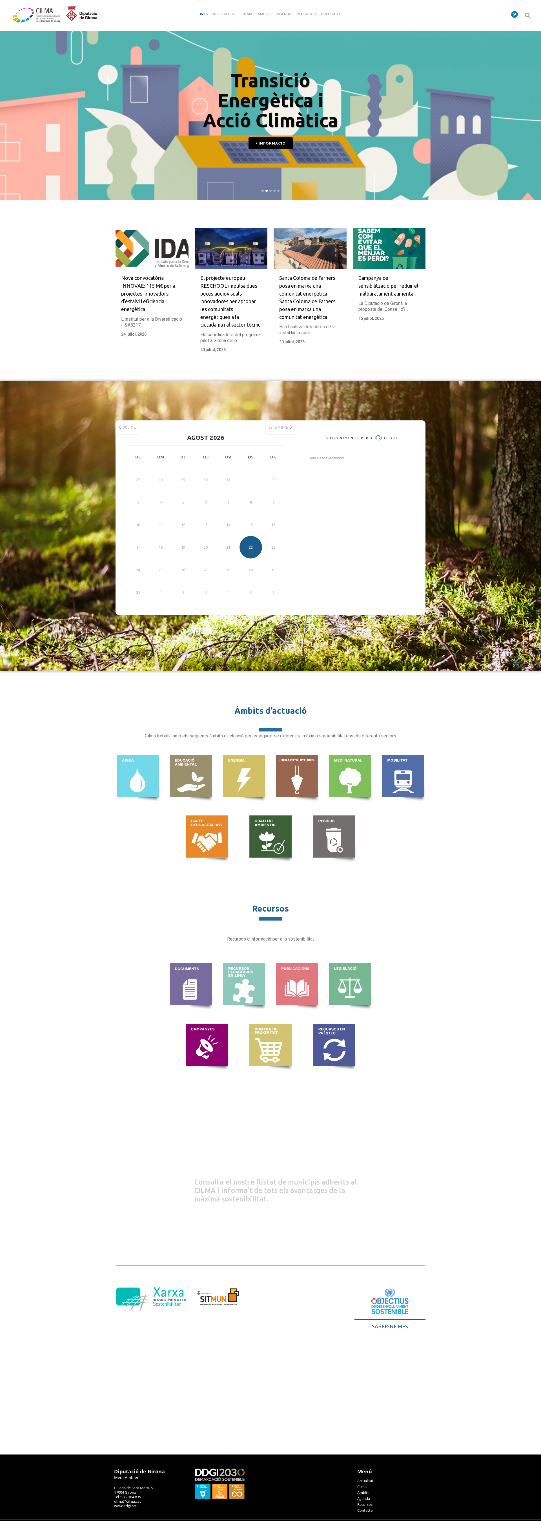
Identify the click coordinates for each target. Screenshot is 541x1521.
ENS (216, 1133)
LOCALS (238, 1156)
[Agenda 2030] (220, 1497)
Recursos (365, 1504)
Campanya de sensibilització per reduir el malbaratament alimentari (388, 285)
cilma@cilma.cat (127, 1501)
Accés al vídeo (268, 170)
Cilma (362, 1486)
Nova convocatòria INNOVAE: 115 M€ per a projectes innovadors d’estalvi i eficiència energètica (148, 293)
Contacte (365, 1510)
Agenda (363, 1498)
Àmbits (363, 1492)
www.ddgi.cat (125, 1505)
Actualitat (365, 1480)
